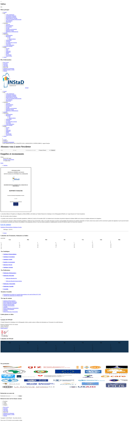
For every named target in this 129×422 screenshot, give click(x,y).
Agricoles (8, 24)
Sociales (7, 28)
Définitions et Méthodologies (12, 31)
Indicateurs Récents (7, 264)
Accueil (5, 12)
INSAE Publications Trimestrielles (10, 311)
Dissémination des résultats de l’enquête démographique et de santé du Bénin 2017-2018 (22, 294)
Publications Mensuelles (8, 275)
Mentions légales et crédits (8, 69)
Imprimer (5, 165)
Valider (20, 396)
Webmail (5, 70)
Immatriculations (12, 39)
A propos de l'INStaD (7, 46)
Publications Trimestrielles (9, 283)
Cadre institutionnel (10, 14)
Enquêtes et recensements (11, 29)
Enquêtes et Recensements (8, 305)
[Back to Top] (1, 317)
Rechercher (3, 396)
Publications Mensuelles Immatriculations (14, 281)
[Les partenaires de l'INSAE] (64, 388)
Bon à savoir (6, 62)
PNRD (7, 53)
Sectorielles (8, 43)
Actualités (5, 32)
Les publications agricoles (11, 42)
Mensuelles (8, 36)
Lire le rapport (6, 224)
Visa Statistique (9, 20)
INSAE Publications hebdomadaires (11, 308)
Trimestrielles (9, 40)
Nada (7, 49)
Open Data (8, 51)
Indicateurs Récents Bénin (8, 304)
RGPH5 (7, 48)
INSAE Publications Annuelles (9, 303)
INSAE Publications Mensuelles (10, 302)
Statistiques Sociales (17, 227)
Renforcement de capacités (11, 18)
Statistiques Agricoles (8, 267)
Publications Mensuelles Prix (11, 278)
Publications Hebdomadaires (9, 273)
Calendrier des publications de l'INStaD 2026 (12, 295)
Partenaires (5, 64)
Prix (9, 37)
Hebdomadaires (9, 35)
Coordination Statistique (11, 15)
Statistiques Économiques (9, 256)
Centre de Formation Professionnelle (13, 19)
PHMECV (8, 52)
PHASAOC (8, 22)
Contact (5, 57)
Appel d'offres (9, 56)
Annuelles (8, 41)
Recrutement (8, 54)
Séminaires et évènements (8, 68)
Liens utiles (5, 66)
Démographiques (9, 25)
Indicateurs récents (10, 30)
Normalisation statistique (11, 17)
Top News (5, 63)
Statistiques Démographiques (7, 227)
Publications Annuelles (8, 286)
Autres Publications (10, 45)
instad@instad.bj (4, 328)
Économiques (9, 26)
